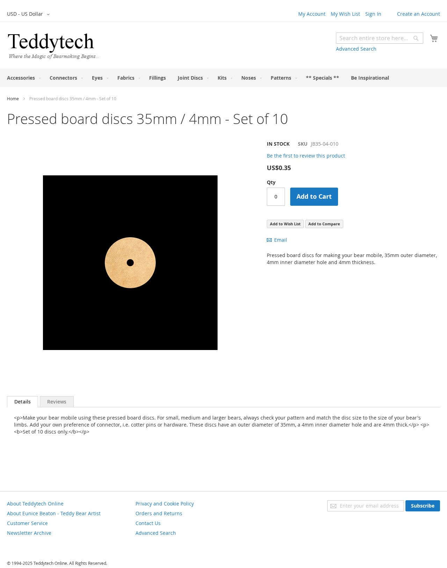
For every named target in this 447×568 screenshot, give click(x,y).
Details (22, 401)
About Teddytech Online (35, 503)
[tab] (22, 401)
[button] (29, 14)
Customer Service (27, 523)
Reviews (56, 401)
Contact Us (148, 523)
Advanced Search (356, 48)
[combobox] (379, 38)
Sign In (373, 13)
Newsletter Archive (29, 533)
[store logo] (53, 46)
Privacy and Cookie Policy (164, 503)
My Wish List (345, 13)
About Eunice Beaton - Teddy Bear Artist (54, 513)
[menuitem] (22, 77)
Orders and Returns (158, 513)
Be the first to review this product (306, 155)
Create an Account (418, 13)
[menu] (223, 77)
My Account (311, 13)
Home (13, 98)
